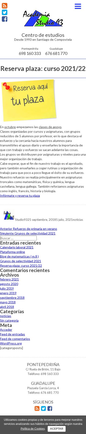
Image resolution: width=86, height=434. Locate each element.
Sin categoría (9, 320)
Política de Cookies (33, 428)
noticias (78, 219)
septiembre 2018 (12, 297)
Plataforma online (12, 252)
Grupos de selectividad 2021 (20, 261)
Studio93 (21, 219)
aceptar (56, 428)
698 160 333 (30, 51)
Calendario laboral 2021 (16, 247)
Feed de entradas (12, 334)
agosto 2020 (9, 284)
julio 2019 (7, 288)
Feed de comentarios (15, 339)
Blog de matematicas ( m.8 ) (19, 256)
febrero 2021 (9, 279)
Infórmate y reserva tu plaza (20, 195)
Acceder (6, 330)
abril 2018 (7, 307)
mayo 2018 (8, 302)
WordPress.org (11, 343)
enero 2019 (8, 293)
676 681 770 (56, 51)
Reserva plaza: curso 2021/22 (21, 265)
